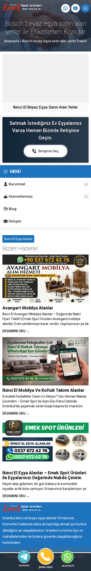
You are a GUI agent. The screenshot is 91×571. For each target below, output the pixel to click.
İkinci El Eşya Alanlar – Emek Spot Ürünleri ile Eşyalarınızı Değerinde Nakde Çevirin (44, 475)
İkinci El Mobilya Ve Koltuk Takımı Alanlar (43, 390)
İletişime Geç (49, 151)
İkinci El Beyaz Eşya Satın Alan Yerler (45, 107)
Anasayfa (11, 41)
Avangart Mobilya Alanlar (27, 307)
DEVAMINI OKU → (16, 331)
